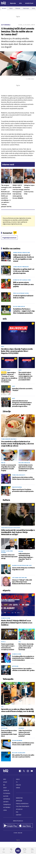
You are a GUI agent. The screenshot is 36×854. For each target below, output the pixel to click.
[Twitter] (24, 771)
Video (18, 779)
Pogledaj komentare (9, 238)
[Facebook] (20, 771)
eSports (5, 802)
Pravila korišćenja (22, 803)
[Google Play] (10, 825)
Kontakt (18, 815)
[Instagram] (28, 771)
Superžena (6, 799)
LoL (20, 641)
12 (15, 358)
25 (9, 293)
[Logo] (3, 3)
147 (9, 253)
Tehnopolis (7, 804)
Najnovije (13, 3)
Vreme (18, 788)
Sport (5, 782)
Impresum (19, 801)
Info (4, 779)
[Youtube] (32, 771)
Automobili (5, 25)
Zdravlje (6, 790)
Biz (4, 785)
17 (9, 267)
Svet (2, 346)
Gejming (21, 728)
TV (16, 782)
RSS (17, 812)
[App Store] (26, 825)
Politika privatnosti (22, 806)
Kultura (5, 796)
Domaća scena (5, 618)
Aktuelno (15, 666)
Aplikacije (19, 809)
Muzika (21, 551)
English (18, 785)
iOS (2, 706)
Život (5, 788)
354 (9, 306)
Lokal (5, 810)
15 (15, 232)
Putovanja (6, 793)
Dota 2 (3, 641)
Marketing (19, 798)
